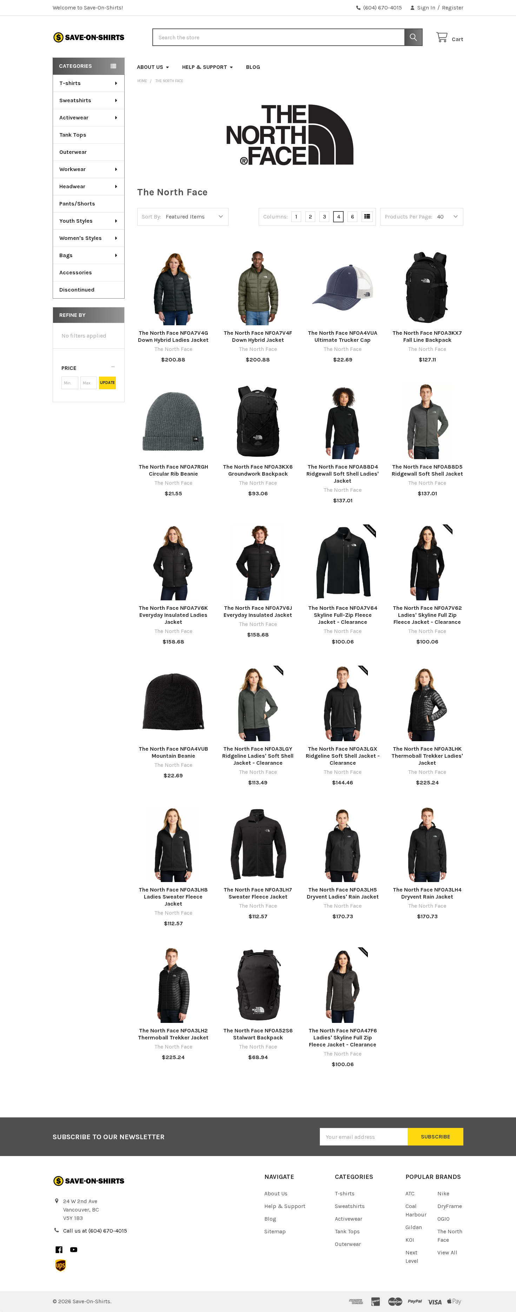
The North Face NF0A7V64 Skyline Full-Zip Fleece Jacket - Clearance (342, 615)
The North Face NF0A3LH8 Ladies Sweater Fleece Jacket (173, 896)
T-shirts (70, 83)
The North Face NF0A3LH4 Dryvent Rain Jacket (427, 893)
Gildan (413, 1227)
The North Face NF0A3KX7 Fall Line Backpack (427, 336)
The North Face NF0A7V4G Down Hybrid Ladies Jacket (173, 336)
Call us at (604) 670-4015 (95, 1230)
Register (452, 7)
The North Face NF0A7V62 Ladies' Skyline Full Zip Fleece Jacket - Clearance (427, 615)
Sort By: (151, 216)
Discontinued (76, 289)
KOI (409, 1239)
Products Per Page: (408, 216)
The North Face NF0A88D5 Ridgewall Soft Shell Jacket (427, 470)
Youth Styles (76, 220)
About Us (150, 67)
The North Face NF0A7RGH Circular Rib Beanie (173, 470)
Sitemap (275, 1231)
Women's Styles (80, 238)
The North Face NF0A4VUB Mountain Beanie (173, 752)
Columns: (275, 216)
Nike (443, 1193)
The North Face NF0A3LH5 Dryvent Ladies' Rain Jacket (343, 893)
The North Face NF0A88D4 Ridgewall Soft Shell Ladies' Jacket (342, 473)
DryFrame (449, 1206)
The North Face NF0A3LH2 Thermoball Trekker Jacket (173, 1034)
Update (107, 382)
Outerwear (73, 152)
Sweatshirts (75, 100)
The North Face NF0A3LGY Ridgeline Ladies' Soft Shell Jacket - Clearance (257, 755)
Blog (253, 67)
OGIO (443, 1218)
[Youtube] (73, 1250)
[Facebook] (59, 1250)
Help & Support (204, 67)
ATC (410, 1193)
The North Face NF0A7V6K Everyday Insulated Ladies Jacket (173, 615)
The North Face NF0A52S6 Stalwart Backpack (258, 1034)
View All (447, 1252)
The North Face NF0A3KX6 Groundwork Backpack (258, 470)
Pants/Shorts (77, 203)
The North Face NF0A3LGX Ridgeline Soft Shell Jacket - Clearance (343, 755)
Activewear (73, 117)
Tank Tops (72, 134)
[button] (88, 368)
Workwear (72, 169)
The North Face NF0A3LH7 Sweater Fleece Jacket (258, 893)
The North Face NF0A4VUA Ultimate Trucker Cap (342, 336)
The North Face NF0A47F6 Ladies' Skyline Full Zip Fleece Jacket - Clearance (343, 1037)
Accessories (75, 272)
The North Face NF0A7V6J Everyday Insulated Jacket (258, 611)
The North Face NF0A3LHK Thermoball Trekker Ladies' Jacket (427, 755)
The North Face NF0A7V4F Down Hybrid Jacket (258, 336)
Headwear (72, 186)
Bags (66, 255)
